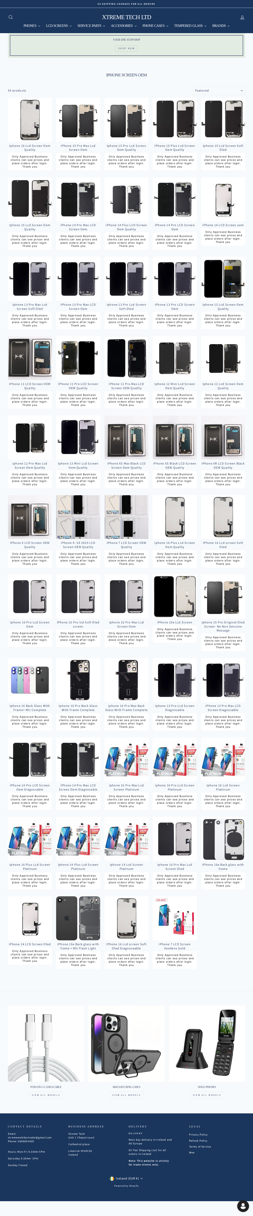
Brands (219, 26)
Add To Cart (30, 137)
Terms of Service (200, 1147)
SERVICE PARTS (89, 26)
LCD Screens (57, 26)
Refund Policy (198, 1141)
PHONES (30, 26)
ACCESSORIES (122, 26)
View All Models (46, 1095)
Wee (192, 1152)
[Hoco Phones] (207, 1044)
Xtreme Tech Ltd (126, 17)
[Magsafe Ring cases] (126, 1044)
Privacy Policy (198, 1134)
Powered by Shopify (126, 1186)
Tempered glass (189, 26)
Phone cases (154, 26)
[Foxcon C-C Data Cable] (46, 1044)
